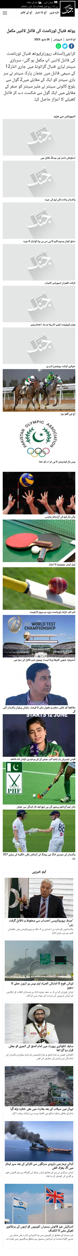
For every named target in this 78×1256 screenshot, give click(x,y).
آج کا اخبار (40, 12)
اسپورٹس (57, 39)
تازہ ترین (54, 12)
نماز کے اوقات (32, 3)
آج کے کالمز (26, 12)
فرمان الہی (48, 3)
